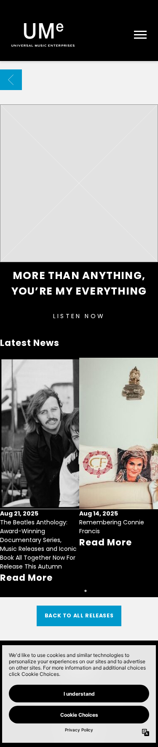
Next (148, 460)
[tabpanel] (39, 471)
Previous (10, 460)
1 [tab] (73, 591)
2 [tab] (85, 591)
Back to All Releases (79, 615)
